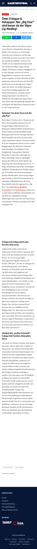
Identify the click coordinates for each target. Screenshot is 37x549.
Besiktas (14, 539)
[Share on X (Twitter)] (26, 37)
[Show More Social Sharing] (33, 37)
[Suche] (34, 3)
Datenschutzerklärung (8, 504)
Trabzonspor (13, 542)
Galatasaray (30, 539)
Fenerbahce (22, 539)
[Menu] (3, 3)
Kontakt (4, 498)
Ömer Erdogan (19, 467)
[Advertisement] (18, 441)
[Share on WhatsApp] (6, 37)
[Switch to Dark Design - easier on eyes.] (31, 3)
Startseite (4, 9)
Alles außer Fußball (14, 544)
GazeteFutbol (26, 544)
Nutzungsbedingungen (8, 507)
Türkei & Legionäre (24, 542)
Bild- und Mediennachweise (10, 510)
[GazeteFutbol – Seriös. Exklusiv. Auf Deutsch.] (17, 3)
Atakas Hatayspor (8, 467)
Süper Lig (5, 14)
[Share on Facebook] (16, 37)
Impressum (5, 501)
